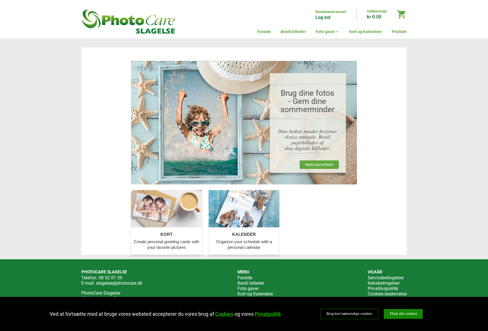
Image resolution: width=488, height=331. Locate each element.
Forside (264, 31)
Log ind (322, 17)
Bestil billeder (293, 31)
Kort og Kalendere (365, 31)
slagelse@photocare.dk (119, 283)
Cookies (224, 314)
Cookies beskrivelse (387, 294)
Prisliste (399, 31)
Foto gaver (327, 31)
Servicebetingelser (386, 277)
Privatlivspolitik (383, 288)
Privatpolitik (268, 314)
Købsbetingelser (384, 283)
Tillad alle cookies (403, 314)
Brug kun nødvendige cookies (349, 314)
